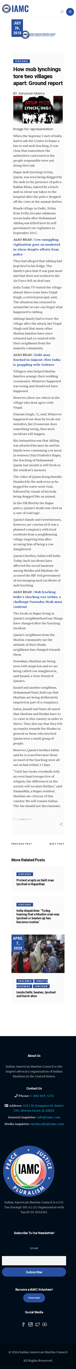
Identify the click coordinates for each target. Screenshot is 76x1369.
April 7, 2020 (18, 943)
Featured (24, 981)
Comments (23, 819)
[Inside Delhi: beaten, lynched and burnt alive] (38, 954)
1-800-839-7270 (42, 1096)
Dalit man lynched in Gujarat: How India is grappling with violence (36, 360)
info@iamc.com (48, 1117)
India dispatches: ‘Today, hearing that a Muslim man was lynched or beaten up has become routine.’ (37, 916)
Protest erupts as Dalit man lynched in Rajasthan (35, 882)
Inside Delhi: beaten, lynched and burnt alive (36, 994)
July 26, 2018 (17, 28)
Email (34, 1248)
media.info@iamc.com (47, 1124)
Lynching (21, 61)
